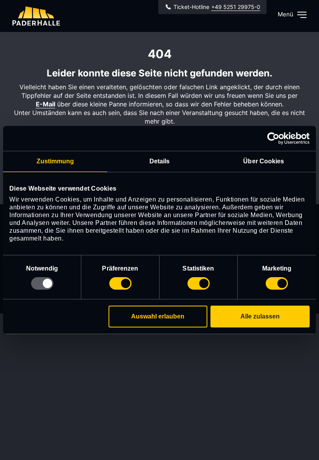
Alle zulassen (260, 316)
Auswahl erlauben (157, 316)
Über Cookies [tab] (263, 161)
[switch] (120, 283)
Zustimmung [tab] (55, 161)
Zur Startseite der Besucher (36, 16)
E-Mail (45, 104)
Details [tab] (159, 161)
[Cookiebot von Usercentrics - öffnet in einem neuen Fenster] (276, 138)
